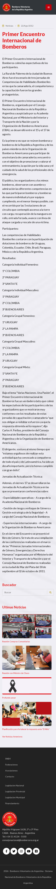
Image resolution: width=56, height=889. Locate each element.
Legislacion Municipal (15, 797)
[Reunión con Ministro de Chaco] (27, 658)
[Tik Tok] (36, 851)
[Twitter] (13, 851)
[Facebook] (6, 851)
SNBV (8, 758)
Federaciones (11, 764)
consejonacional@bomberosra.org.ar (20, 840)
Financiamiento (12, 803)
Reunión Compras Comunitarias (16, 641)
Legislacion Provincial (15, 791)
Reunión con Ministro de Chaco (15, 673)
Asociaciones (11, 770)
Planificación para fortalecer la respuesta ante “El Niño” (26, 729)
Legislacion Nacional (14, 785)
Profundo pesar (9, 698)
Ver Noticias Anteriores (12, 736)
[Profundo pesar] (27, 685)
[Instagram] (21, 851)
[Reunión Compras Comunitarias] (27, 626)
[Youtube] (28, 851)
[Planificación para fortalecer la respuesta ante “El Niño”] (27, 714)
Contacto (9, 776)
